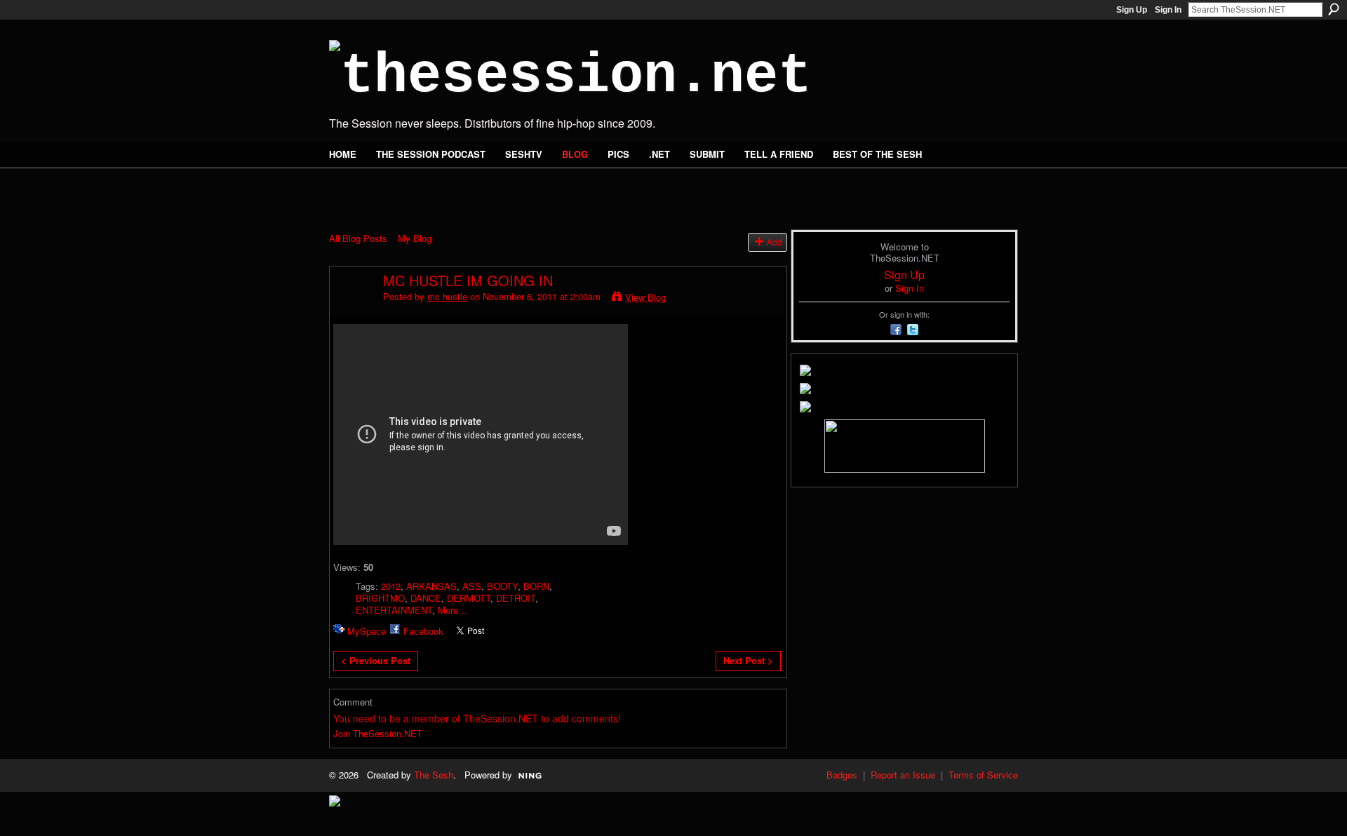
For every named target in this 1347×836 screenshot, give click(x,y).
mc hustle (447, 296)
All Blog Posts (358, 238)
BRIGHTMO (380, 598)
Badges (841, 774)
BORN (536, 586)
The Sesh (433, 774)
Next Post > (748, 660)
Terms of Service (983, 774)
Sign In (1168, 10)
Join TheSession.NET (377, 733)
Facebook (423, 631)
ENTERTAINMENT (394, 609)
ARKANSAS (431, 586)
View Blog (645, 297)
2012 (391, 586)
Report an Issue (903, 774)
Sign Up (1131, 10)
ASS (471, 586)
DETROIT (515, 598)
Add (774, 242)
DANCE (425, 598)
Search (1333, 9)
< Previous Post (375, 660)
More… (452, 609)
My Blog (414, 238)
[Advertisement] (493, 191)
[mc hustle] (352, 310)
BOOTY (502, 586)
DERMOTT (468, 598)
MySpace (366, 631)
